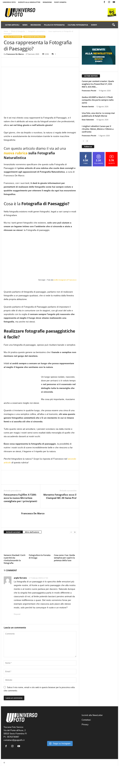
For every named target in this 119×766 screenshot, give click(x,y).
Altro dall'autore (32, 532)
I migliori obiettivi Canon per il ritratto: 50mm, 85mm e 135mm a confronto (98, 129)
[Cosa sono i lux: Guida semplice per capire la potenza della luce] (65, 544)
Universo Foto (9, 2)
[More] (21, 62)
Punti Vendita (60, 2)
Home (6, 31)
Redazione (47, 2)
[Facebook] (104, 2)
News (24, 25)
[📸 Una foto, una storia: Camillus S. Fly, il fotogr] (71, 721)
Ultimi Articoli (12, 25)
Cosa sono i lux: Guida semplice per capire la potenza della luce (64, 558)
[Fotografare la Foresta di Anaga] (40, 544)
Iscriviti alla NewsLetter (29, 2)
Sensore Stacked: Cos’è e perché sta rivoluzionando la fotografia (14, 559)
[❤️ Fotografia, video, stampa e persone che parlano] (71, 728)
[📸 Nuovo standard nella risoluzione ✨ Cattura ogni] (48, 728)
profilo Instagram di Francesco (64, 280)
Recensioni (36, 25)
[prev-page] (71, 532)
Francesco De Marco (15, 54)
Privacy (85, 724)
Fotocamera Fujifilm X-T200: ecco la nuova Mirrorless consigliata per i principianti (20, 498)
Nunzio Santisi (88, 106)
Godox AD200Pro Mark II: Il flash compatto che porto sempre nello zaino (98, 100)
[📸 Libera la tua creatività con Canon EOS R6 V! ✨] (48, 721)
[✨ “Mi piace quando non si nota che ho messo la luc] (59, 721)
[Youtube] (114, 2)
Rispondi (17, 614)
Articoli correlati (13, 532)
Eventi (94, 25)
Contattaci (86, 720)
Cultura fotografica (78, 25)
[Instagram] (109, 2)
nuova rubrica (15, 153)
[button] (113, 24)
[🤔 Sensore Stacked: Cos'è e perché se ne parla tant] (48, 735)
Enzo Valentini (88, 119)
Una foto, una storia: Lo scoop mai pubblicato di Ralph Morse (98, 114)
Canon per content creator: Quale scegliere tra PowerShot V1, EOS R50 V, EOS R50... (98, 84)
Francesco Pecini (89, 90)
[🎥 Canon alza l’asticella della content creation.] (59, 728)
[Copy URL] (14, 62)
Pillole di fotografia (54, 25)
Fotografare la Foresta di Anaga (40, 556)
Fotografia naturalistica (36, 31)
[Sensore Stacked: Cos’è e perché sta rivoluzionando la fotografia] (15, 544)
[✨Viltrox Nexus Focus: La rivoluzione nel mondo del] (71, 735)
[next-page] (74, 532)
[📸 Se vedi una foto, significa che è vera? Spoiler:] (59, 735)
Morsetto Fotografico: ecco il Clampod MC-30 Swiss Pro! (59, 496)
